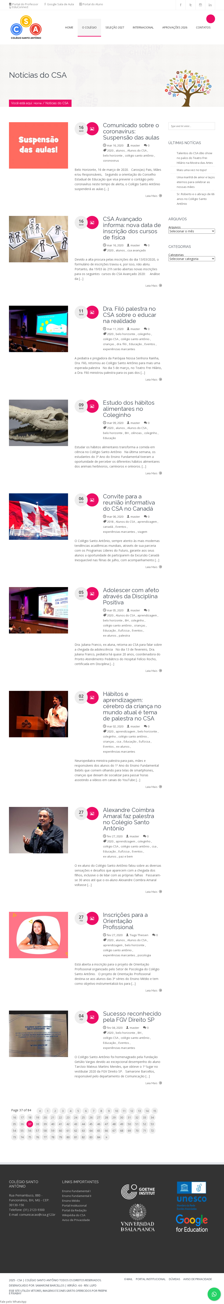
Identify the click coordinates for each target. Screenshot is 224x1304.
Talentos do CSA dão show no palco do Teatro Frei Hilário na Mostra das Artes (195, 158)
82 (83, 1137)
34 (152, 1117)
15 (154, 1111)
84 (98, 1137)
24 (75, 1117)
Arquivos (174, 227)
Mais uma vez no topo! (192, 170)
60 (60, 1131)
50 (129, 1124)
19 (37, 1117)
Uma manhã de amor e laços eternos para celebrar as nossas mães (196, 182)
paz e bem (126, 856)
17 (22, 1117)
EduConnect (20, 7)
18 (29, 1117)
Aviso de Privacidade (76, 1220)
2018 (110, 522)
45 (91, 1124)
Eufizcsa (124, 630)
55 (22, 1131)
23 (68, 1117)
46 (98, 1124)
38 (37, 1124)
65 (98, 1131)
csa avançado (136, 250)
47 (106, 1124)
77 (45, 1137)
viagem (142, 532)
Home (69, 27)
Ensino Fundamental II (76, 1196)
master (135, 145)
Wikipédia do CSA (73, 1215)
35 (14, 1124)
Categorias (176, 254)
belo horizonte (112, 155)
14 (147, 1111)
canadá (108, 527)
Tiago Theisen (139, 935)
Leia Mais (151, 196)
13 (139, 1111)
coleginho (144, 334)
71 (144, 1131)
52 (144, 1124)
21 (52, 1117)
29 (114, 1117)
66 (106, 1131)
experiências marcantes (119, 349)
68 (121, 1131)
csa (119, 741)
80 (68, 1137)
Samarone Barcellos (49, 1285)
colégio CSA (110, 339)
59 (52, 1131)
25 (83, 1117)
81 (75, 1137)
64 (91, 1131)
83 (91, 1137)
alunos (120, 150)
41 (60, 1124)
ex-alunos (109, 635)
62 (75, 1131)
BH (127, 433)
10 (116, 1111)
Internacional (143, 27)
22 (60, 1117)
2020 (110, 150)
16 (14, 1117)
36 (22, 1124)
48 (114, 1124)
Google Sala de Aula (60, 4)
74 (22, 1137)
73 (14, 1137)
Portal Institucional (74, 1205)
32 (136, 1117)
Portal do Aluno (93, 4)
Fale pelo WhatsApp (13, 1302)
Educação (135, 344)
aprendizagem (147, 522)
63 (83, 1131)
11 (124, 1111)
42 (68, 1124)
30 (121, 1117)
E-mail (128, 1279)
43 (75, 1124)
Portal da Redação (74, 1210)
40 (52, 1124)
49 (121, 1124)
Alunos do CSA (137, 150)
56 (29, 1131)
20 (45, 1117)
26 (91, 1117)
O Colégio (89, 27)
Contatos (203, 27)
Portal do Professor (25, 4)
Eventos (149, 344)
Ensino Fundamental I (76, 1191)
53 (152, 1124)
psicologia (144, 955)
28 (106, 1117)
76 (37, 1137)
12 (131, 1111)
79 (60, 1137)
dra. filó (122, 344)
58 (45, 1131)
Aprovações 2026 (174, 27)
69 (129, 1131)
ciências (136, 433)
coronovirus (111, 160)
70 (136, 1131)
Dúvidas (174, 1279)
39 (45, 1124)
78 (52, 1137)
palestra (124, 635)
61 (68, 1131)
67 (114, 1131)
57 (37, 1131)
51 (136, 1124)
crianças (108, 344)
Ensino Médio (71, 1201)
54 (14, 1131)
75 (29, 1137)
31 (129, 1117)
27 (98, 1117)
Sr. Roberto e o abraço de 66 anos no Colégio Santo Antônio (195, 199)
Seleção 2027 (114, 27)
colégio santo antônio (139, 155)
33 (144, 1117)
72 (152, 1131)
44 (83, 1124)
